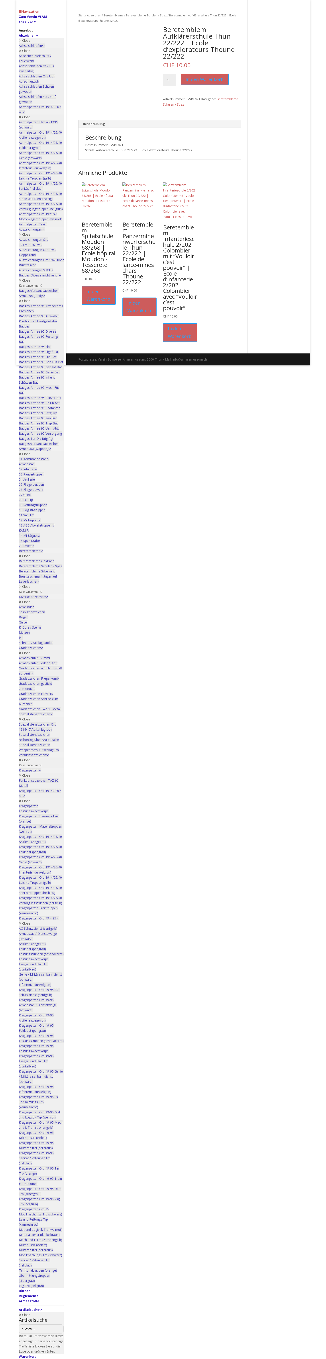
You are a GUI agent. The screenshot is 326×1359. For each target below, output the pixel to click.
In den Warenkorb (205, 79)
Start (81, 15)
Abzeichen (94, 15)
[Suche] (59, 1329)
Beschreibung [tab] (94, 124)
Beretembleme (114, 15)
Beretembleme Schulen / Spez (146, 15)
